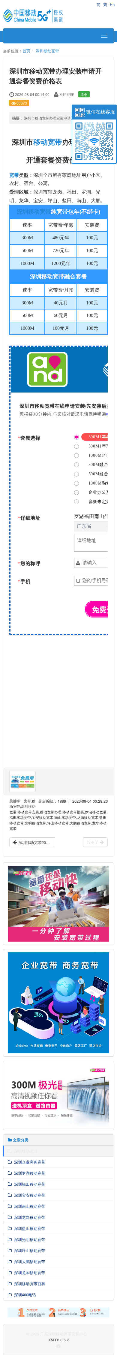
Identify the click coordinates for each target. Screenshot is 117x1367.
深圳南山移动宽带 (28, 1206)
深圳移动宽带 (47, 50)
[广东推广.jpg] (22, 781)
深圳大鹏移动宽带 (28, 1261)
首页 (26, 50)
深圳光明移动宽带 (28, 1239)
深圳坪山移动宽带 (28, 1250)
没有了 (93, 842)
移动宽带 (47, 142)
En (112, 4)
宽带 (14, 174)
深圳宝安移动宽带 (28, 1195)
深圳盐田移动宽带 (28, 1228)
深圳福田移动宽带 (28, 1184)
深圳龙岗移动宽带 (28, 1217)
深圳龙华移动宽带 (28, 1272)
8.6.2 (38, 1340)
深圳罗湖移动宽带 (28, 1173)
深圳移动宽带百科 (28, 1283)
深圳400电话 (24, 1294)
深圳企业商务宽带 (28, 1162)
